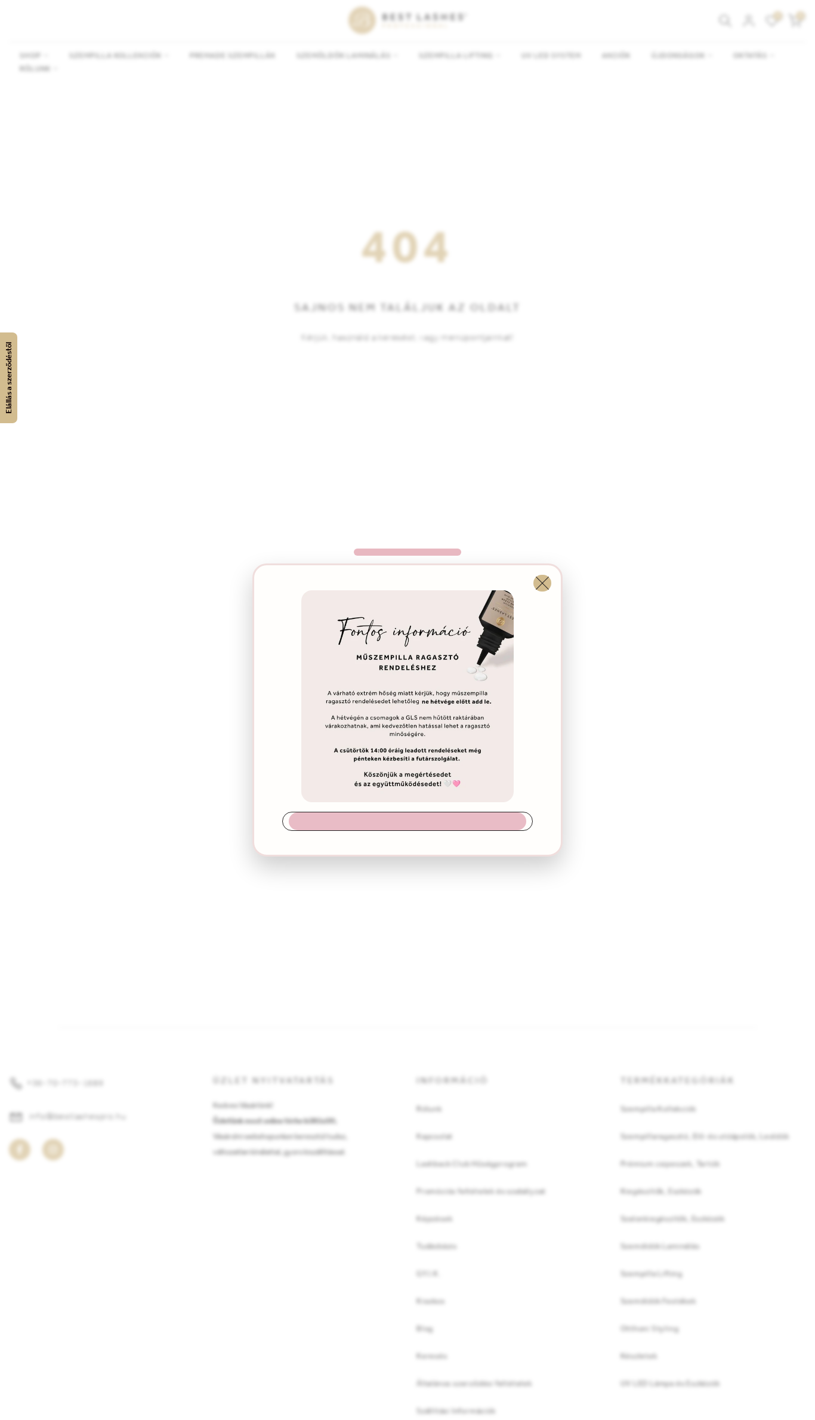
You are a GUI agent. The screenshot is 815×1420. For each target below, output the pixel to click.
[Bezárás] (542, 583)
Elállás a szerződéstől (9, 378)
